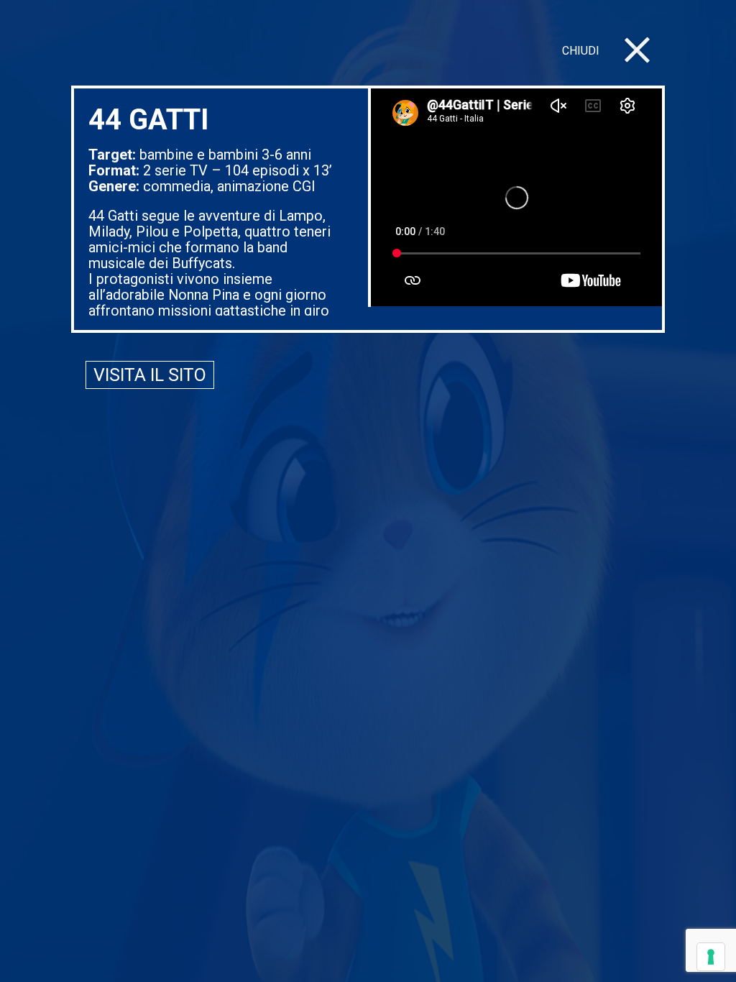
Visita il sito (149, 374)
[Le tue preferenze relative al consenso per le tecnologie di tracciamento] (710, 956)
